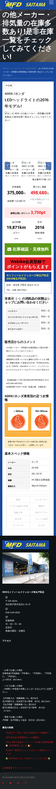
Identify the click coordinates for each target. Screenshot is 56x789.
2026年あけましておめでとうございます (28, 758)
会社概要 (6, 767)
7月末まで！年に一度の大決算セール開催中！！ (28, 732)
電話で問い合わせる (30, 783)
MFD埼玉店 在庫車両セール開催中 (22, 737)
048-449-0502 (19, 289)
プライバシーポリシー (22, 767)
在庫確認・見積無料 (30, 249)
